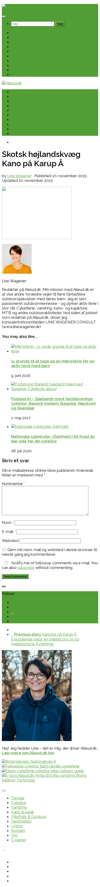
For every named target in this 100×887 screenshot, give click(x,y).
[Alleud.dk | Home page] (12, 6)
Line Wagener (19, 175)
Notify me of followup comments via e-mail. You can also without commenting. (50, 565)
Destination (21, 55)
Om (14, 69)
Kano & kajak (22, 46)
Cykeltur (18, 37)
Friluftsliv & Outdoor (29, 51)
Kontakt (18, 65)
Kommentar (13, 483)
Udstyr (17, 60)
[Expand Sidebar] (4, 586)
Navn (8, 522)
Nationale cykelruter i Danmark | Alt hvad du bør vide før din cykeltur (53, 438)
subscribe (25, 567)
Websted (10, 540)
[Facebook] (12, 611)
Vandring (19, 42)
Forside (17, 32)
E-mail (8, 531)
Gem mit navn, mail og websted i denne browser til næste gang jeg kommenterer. (49, 552)
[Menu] (4, 16)
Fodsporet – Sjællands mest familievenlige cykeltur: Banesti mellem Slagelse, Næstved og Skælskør (53, 403)
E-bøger (18, 74)
